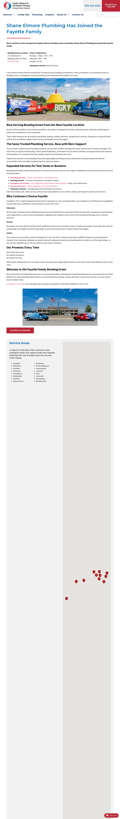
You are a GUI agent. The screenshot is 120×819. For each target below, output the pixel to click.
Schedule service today (16, 284)
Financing (37, 15)
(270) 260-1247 (13, 61)
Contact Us (78, 15)
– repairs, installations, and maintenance (34, 177)
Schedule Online (111, 5)
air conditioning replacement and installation (49, 183)
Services (7, 15)
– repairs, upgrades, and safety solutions (33, 186)
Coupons (49, 15)
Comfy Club (23, 15)
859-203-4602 (92, 5)
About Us (61, 15)
